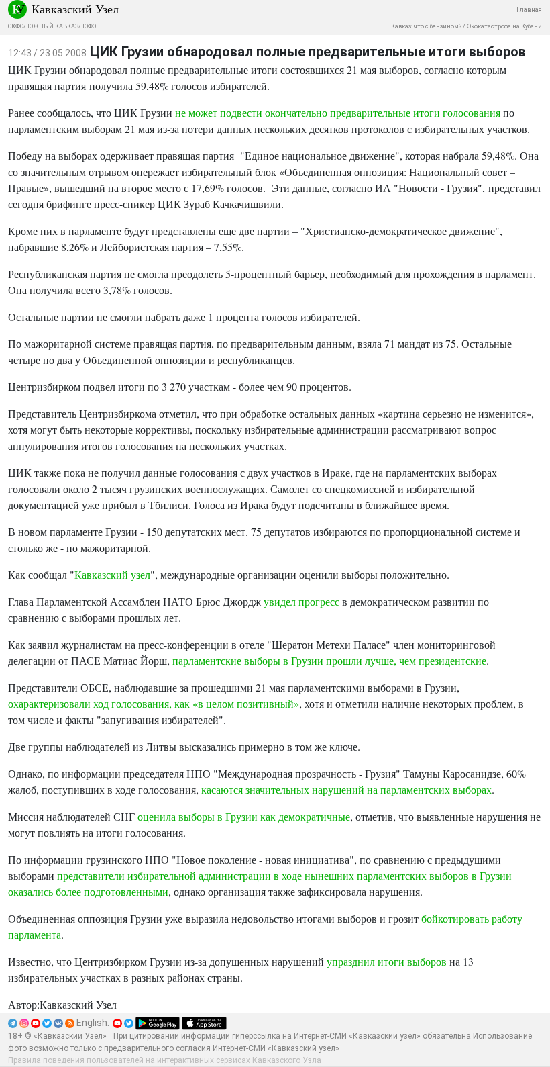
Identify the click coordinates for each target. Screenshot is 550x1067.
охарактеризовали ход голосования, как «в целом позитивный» (153, 703)
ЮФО (89, 26)
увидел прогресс (301, 601)
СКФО (15, 26)
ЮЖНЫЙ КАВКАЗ (53, 26)
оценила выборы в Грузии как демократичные (244, 816)
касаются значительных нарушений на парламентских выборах (346, 789)
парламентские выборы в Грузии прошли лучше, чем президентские (329, 660)
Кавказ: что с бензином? (426, 26)
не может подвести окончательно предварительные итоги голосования (339, 112)
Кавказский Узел (75, 9)
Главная (529, 9)
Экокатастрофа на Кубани (504, 26)
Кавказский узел (112, 574)
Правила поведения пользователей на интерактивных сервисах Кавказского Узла (164, 1060)
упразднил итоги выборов (387, 961)
